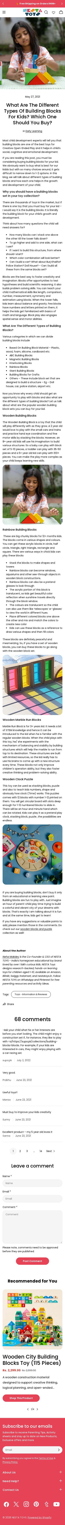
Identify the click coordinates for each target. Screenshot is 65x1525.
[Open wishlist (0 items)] (53, 12)
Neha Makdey (11, 957)
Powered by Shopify (39, 1517)
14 (41, 1151)
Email (7, 1191)
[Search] (46, 12)
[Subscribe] (58, 1450)
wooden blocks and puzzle (36, 929)
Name (7, 1176)
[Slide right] (37, 1409)
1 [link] (13, 1151)
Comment (10, 1207)
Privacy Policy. (10, 1462)
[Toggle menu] (4, 12)
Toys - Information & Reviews (31, 994)
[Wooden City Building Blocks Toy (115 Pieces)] (32, 1319)
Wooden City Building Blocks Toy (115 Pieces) (32, 1360)
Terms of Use (46, 1458)
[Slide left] (28, 1409)
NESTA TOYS (19, 1517)
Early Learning (34, 131)
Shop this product (21, 1398)
